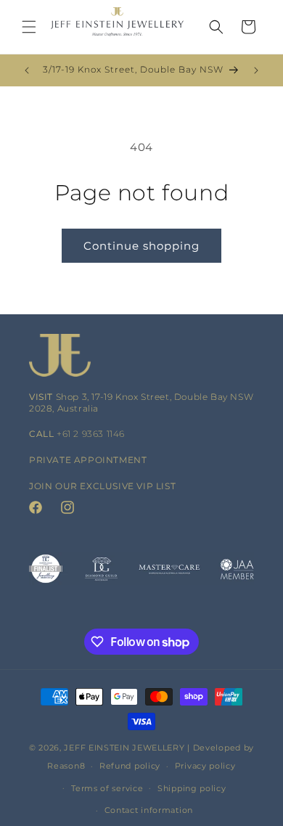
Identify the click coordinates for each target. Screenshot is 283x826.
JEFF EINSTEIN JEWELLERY (124, 748)
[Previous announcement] (27, 70)
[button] (29, 27)
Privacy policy (205, 766)
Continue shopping (141, 246)
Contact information (148, 810)
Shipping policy (191, 788)
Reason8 (66, 766)
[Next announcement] (256, 70)
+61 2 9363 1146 (91, 433)
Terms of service (107, 788)
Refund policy (129, 766)
